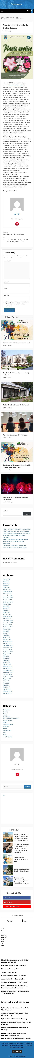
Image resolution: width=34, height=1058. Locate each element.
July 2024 (6, 631)
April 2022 (6, 687)
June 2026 (6, 583)
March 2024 (7, 639)
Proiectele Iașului (8, 724)
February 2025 (7, 616)
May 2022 (6, 685)
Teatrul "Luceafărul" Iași (9, 972)
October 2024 (7, 625)
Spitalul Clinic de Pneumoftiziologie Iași (14, 1019)
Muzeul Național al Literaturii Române (13, 975)
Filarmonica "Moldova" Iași (10, 969)
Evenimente (6, 716)
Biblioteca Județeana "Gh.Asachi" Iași (13, 965)
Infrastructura (7, 720)
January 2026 (7, 593)
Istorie (5, 722)
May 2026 (6, 585)
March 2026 (7, 589)
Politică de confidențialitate (17, 1056)
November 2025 (8, 598)
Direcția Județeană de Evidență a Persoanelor (16, 1038)
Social (5, 728)
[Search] (28, 10)
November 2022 (8, 672)
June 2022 (6, 683)
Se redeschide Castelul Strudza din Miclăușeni (8, 870)
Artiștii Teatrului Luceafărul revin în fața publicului (17, 360)
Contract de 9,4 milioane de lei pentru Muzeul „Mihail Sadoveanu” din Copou (8, 881)
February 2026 (7, 591)
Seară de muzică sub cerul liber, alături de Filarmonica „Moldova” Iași (17, 452)
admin (4, 31)
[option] (17, 837)
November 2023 (8, 647)
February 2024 (7, 641)
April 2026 (6, 587)
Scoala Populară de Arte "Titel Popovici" (14, 982)
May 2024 (6, 635)
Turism (5, 734)
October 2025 (7, 600)
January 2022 (7, 693)
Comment (7, 261)
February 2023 (7, 666)
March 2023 (7, 664)
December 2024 (8, 620)
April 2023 (6, 662)
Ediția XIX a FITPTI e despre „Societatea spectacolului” (17, 484)
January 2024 (7, 643)
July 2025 (6, 606)
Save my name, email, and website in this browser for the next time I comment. (17, 304)
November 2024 (8, 623)
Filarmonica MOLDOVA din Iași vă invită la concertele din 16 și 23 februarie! (16, 240)
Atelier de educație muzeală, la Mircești (17, 392)
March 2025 (7, 614)
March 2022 (7, 689)
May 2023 (6, 660)
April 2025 (6, 612)
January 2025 (7, 618)
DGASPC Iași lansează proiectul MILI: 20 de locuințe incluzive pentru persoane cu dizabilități (16, 535)
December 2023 (8, 645)
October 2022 (7, 674)
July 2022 (6, 681)
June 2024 (6, 633)
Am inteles (17, 1051)
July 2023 (6, 656)
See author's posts (17, 219)
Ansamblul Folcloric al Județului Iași (12, 979)
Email (6, 288)
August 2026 (7, 579)
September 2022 (8, 677)
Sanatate (5, 726)
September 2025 (8, 602)
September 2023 (8, 652)
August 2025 (7, 604)
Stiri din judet (7, 730)
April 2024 (6, 637)
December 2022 (8, 670)
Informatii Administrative (10, 718)
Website (6, 295)
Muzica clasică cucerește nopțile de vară (17, 330)
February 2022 (7, 691)
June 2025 (6, 608)
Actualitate (6, 710)
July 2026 (6, 581)
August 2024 (7, 629)
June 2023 (6, 658)
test (4, 732)
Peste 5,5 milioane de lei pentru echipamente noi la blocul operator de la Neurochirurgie (8, 837)
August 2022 (7, 679)
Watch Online (32, 11)
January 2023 (7, 668)
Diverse (5, 714)
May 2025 (6, 610)
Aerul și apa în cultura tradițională (13, 233)
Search (5, 510)
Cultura (5, 712)
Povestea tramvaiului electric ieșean (17, 422)
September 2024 (8, 627)
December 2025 (8, 596)
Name (6, 282)
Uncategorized (7, 737)
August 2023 (7, 654)
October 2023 (7, 650)
